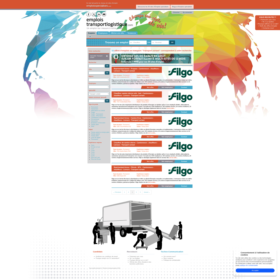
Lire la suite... (151, 83)
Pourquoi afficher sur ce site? (139, 260)
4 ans (93, 154)
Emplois (91, 33)
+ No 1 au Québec (267, 22)
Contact (184, 87)
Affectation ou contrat (98, 110)
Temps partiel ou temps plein (100, 132)
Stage (93, 112)
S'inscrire (176, 12)
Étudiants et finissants (98, 123)
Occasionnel (95, 119)
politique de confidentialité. (249, 265)
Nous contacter (168, 258)
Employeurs (103, 33)
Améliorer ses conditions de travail (107, 256)
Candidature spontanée (98, 117)
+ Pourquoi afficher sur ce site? (267, 24)
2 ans (93, 150)
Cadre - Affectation (97, 116)
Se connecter (187, 12)
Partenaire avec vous (136, 256)
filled (92, 126)
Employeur (92, 83)
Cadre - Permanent (97, 114)
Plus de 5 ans (95, 157)
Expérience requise (95, 142)
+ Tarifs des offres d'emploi (267, 26)
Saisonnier (94, 121)
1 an (92, 149)
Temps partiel (95, 134)
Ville (148, 42)
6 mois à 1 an (95, 147)
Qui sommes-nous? (170, 256)
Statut (91, 129)
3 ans (93, 152)
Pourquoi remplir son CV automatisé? (107, 258)
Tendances (131, 33)
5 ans (93, 156)
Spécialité (92, 90)
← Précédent (117, 192)
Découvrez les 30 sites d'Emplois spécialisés (153, 7)
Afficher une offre (117, 33)
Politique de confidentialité (172, 260)
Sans (92, 145)
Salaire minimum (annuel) (97, 97)
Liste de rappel (95, 137)
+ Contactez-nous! (267, 28)
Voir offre (150, 87)
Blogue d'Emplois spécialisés (182, 7)
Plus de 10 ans (96, 159)
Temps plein (95, 124)
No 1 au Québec (135, 258)
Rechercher (92, 62)
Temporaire (94, 109)
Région (91, 76)
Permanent (94, 107)
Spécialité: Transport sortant (96, 56)
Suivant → (147, 192)
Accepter (255, 270)
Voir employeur (167, 87)
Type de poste (93, 104)
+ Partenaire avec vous (268, 20)
